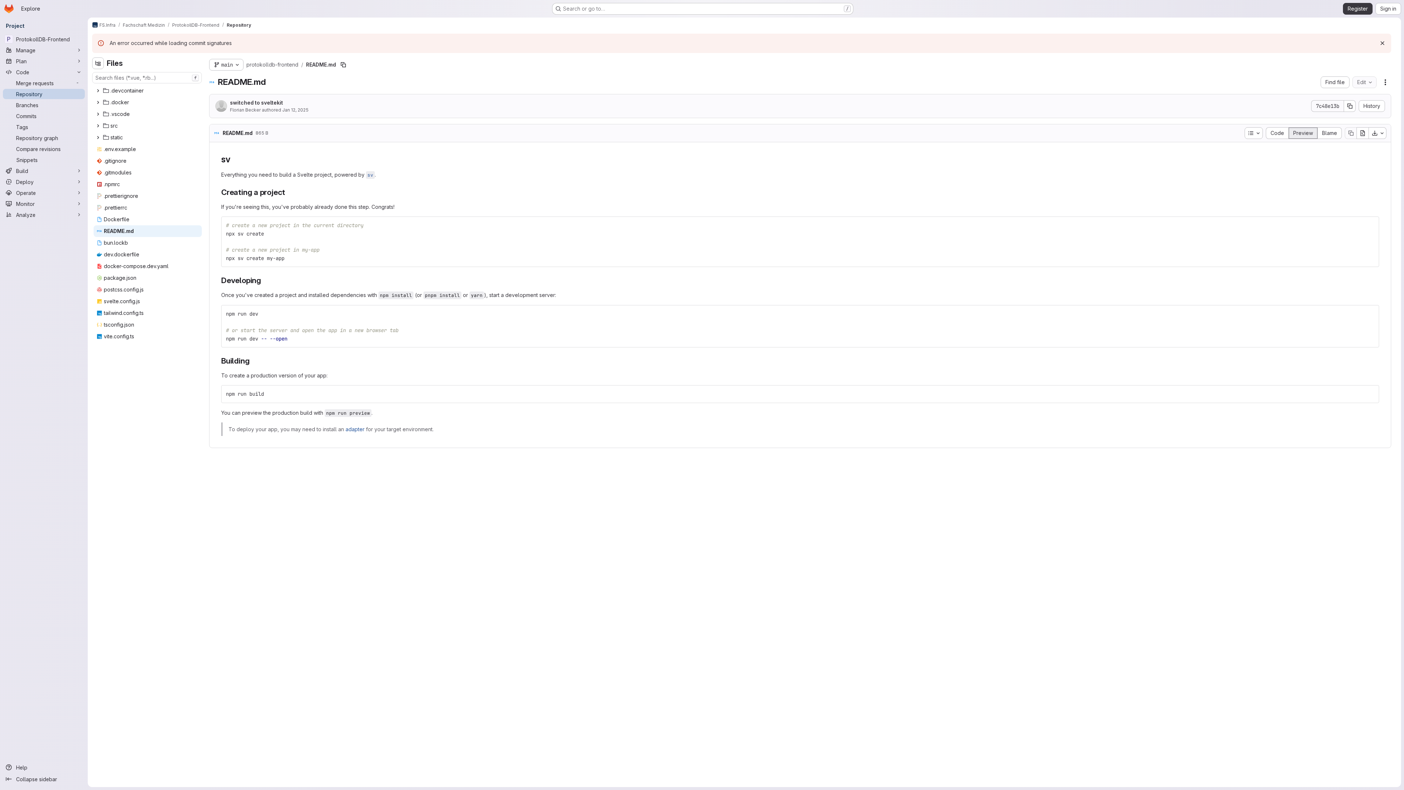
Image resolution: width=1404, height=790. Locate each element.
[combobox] (147, 77)
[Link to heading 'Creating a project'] (289, 192)
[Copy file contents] (1350, 133)
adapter (355, 429)
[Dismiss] (1382, 43)
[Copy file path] (343, 65)
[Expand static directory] (98, 137)
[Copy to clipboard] (1370, 225)
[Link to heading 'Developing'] (265, 280)
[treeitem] (148, 91)
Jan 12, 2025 (295, 110)
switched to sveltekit (256, 102)
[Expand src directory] (98, 125)
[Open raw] (1363, 133)
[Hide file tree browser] (98, 63)
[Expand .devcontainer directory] (98, 90)
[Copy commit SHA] (1350, 106)
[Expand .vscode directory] (98, 114)
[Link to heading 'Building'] (253, 360)
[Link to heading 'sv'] (235, 159)
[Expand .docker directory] (98, 102)
